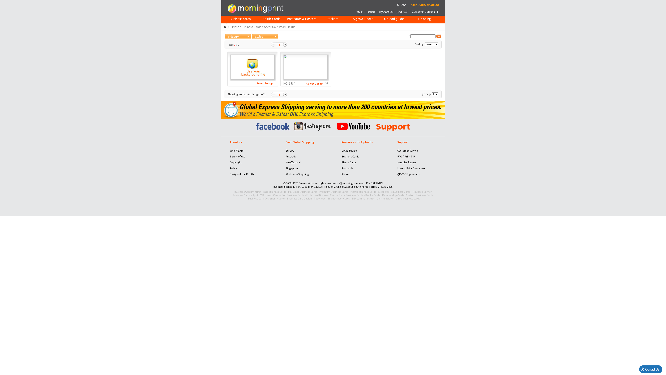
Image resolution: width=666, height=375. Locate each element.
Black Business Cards (351, 195)
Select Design (265, 83)
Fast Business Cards (274, 191)
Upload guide (394, 19)
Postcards (347, 168)
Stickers (332, 19)
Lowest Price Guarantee (411, 168)
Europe (290, 150)
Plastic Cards (271, 19)
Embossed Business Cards (321, 195)
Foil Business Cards (293, 195)
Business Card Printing (247, 191)
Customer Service (407, 150)
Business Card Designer (261, 198)
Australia (291, 156)
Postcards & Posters (301, 19)
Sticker (345, 174)
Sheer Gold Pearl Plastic (279, 27)
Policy (233, 168)
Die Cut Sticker (385, 198)
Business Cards (350, 156)
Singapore (292, 168)
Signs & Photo (363, 19)
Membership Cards (393, 195)
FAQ (399, 156)
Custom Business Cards (419, 195)
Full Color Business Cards (302, 191)
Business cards (240, 19)
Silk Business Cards (339, 198)
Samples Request (407, 162)
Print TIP (409, 156)
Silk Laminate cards (363, 198)
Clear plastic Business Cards (394, 191)
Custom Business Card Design (294, 198)
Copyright (236, 162)
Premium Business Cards (333, 191)
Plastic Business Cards (246, 27)
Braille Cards (372, 195)
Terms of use (237, 156)
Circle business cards (408, 198)
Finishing (424, 19)
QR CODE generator (408, 174)
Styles (259, 36)
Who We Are (237, 150)
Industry (233, 36)
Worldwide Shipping (297, 174)
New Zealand (293, 162)
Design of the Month (242, 174)
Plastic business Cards (363, 191)
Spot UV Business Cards (266, 195)
